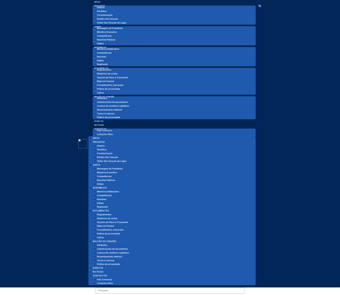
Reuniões (101, 56)
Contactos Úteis (105, 134)
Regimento (102, 206)
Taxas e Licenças (105, 113)
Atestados (102, 98)
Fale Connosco (104, 130)
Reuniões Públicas (106, 39)
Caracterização (104, 15)
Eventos (98, 268)
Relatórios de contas (107, 73)
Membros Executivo (107, 32)
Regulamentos (104, 69)
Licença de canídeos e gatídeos (113, 106)
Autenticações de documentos (112, 102)
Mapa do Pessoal (105, 81)
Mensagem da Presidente (110, 28)
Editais (100, 60)
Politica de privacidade (108, 89)
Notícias (98, 271)
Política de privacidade (108, 117)
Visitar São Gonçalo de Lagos (111, 22)
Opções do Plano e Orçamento (112, 77)
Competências (104, 35)
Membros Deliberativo (108, 49)
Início (96, 138)
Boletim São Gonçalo (107, 19)
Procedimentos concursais (110, 85)
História (101, 7)
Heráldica (102, 11)
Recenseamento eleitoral (109, 109)
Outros (100, 237)
